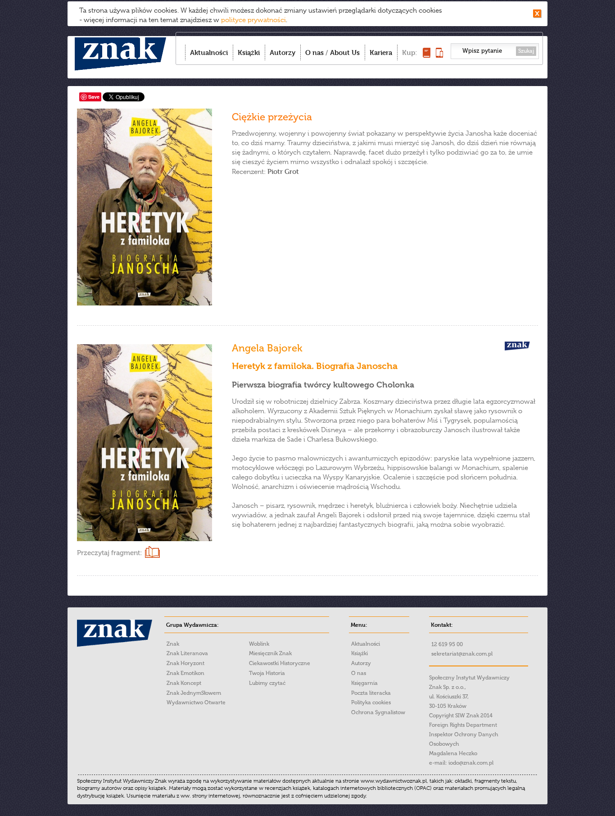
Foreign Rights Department (463, 725)
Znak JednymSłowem (194, 693)
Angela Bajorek (267, 348)
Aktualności (209, 52)
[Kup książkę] (426, 55)
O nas (314, 52)
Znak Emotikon (185, 673)
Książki (249, 52)
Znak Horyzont (185, 663)
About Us (345, 52)
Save (93, 96)
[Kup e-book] (439, 55)
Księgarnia (364, 683)
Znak (173, 644)
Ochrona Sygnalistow (378, 712)
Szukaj (526, 51)
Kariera (381, 52)
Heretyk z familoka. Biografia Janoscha (315, 366)
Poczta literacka (371, 693)
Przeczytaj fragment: (109, 553)
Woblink (259, 644)
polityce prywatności (253, 20)
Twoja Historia (267, 673)
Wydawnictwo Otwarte (196, 702)
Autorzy (282, 52)
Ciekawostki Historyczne (279, 663)
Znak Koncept (184, 683)
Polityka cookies (371, 702)
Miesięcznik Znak (270, 653)
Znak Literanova (187, 653)
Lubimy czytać (267, 683)
